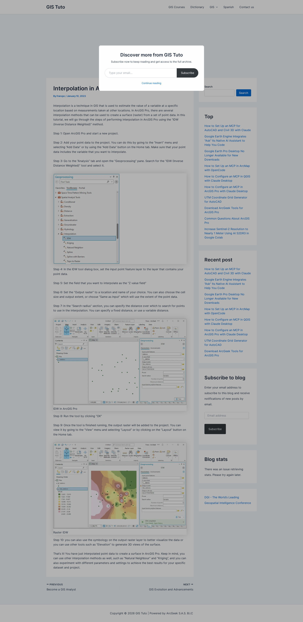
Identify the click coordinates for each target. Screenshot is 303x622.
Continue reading (151, 83)
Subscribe (187, 73)
